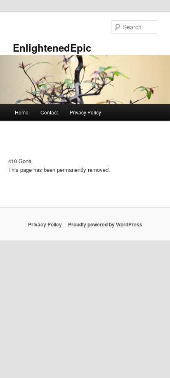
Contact (49, 112)
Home (21, 112)
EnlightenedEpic (52, 47)
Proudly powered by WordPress (105, 224)
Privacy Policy (85, 112)
